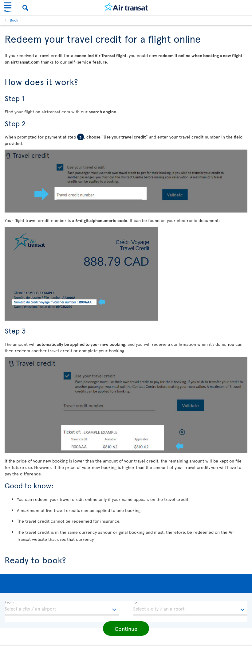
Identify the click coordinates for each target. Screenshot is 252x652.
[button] (126, 628)
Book (14, 20)
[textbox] (62, 608)
